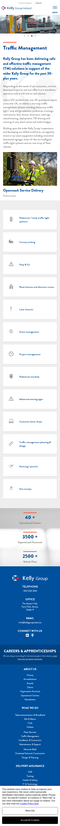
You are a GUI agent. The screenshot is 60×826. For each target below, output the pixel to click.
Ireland (38, 2)
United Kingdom (25, 2)
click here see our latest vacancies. (37, 657)
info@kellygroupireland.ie (30, 622)
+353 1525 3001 (30, 590)
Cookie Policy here (29, 803)
